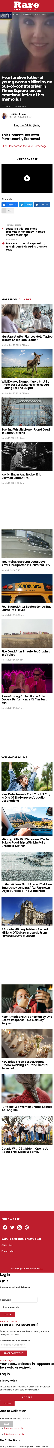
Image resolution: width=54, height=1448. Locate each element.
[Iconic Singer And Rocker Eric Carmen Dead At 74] (27, 456)
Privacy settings (9, 1257)
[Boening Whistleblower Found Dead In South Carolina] (27, 411)
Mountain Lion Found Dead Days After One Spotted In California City (26, 563)
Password (5, 1299)
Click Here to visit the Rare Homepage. (24, 146)
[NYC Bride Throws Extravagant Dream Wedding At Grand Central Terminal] (27, 1043)
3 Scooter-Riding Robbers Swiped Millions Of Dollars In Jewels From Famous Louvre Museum (25, 932)
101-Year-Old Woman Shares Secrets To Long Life (27, 1108)
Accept (27, 1397)
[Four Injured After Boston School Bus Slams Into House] (27, 588)
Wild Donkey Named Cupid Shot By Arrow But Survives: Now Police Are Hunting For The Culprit (25, 385)
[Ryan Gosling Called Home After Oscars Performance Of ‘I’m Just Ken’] (27, 678)
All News (25, 299)
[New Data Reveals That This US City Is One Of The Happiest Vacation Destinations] (27, 776)
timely (36, 125)
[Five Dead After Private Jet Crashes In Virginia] (27, 633)
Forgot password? (8, 1321)
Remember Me (11, 1307)
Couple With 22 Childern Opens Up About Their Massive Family (25, 1150)
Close (7, 1403)
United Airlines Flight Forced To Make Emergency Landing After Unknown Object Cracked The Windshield (27, 887)
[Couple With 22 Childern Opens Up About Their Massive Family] (27, 1130)
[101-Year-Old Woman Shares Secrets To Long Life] (27, 1088)
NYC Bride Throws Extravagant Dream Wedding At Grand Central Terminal (25, 1065)
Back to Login (6, 1360)
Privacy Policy (8, 1251)
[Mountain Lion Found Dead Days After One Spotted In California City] (27, 543)
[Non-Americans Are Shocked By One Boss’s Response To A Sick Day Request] (27, 998)
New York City (26, 125)
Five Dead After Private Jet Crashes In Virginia (26, 653)
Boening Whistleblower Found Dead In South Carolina (26, 431)
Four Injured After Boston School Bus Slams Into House (26, 608)
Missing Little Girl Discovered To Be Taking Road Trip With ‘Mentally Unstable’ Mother (25, 842)
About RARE (7, 1245)
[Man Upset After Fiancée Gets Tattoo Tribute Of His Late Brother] (27, 318)
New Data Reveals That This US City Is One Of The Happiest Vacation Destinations (26, 797)
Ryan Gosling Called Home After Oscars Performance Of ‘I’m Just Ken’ (24, 699)
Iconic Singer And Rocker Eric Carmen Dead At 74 (21, 476)
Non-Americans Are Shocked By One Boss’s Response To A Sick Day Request (27, 1020)
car (16, 125)
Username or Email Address (15, 1287)
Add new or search (10, 1418)
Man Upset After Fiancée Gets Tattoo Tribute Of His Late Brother (27, 338)
